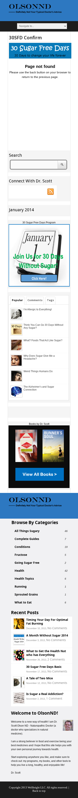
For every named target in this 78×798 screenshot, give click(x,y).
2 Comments (56, 659)
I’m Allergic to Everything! (38, 309)
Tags (50, 300)
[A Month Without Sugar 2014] (19, 644)
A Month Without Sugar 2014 (47, 635)
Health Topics (24, 578)
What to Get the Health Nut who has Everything (46, 653)
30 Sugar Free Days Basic (44, 667)
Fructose (21, 555)
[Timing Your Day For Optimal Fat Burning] (19, 628)
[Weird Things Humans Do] (16, 381)
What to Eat (23, 602)
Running (21, 586)
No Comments (57, 628)
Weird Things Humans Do (38, 371)
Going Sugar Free (27, 563)
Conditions (22, 547)
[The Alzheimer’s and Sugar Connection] (16, 396)
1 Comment (54, 698)
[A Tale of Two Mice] (19, 687)
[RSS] (50, 191)
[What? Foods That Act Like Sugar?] (16, 350)
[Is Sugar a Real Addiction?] (19, 703)
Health (19, 571)
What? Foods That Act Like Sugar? (43, 340)
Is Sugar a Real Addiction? (44, 694)
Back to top (39, 790)
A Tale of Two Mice (39, 678)
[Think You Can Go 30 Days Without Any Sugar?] (16, 334)
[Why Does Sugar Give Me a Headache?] (16, 365)
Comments (34, 300)
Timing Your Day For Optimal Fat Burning (47, 621)
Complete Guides (27, 539)
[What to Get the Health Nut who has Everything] (19, 660)
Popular (17, 300)
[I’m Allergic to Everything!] (16, 319)
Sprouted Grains (26, 594)
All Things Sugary (27, 531)
